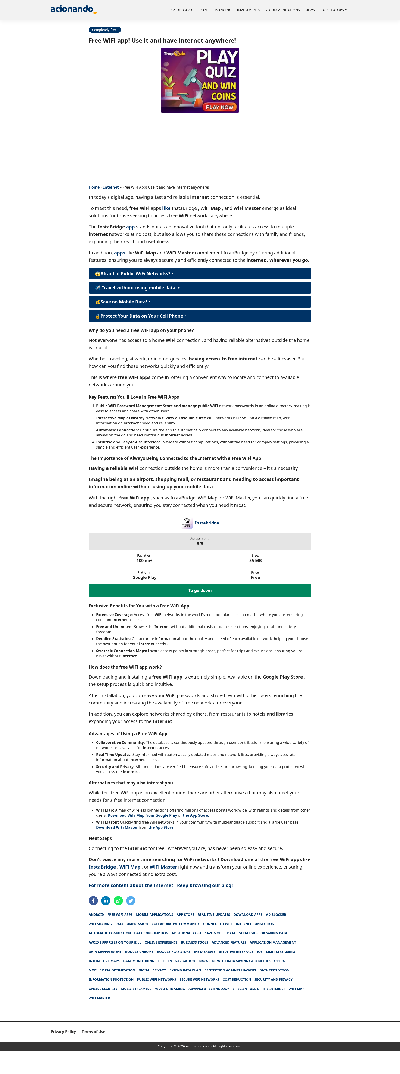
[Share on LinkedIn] (105, 900)
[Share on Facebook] (93, 900)
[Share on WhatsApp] (118, 900)
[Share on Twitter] (130, 900)
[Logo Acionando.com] (74, 10)
